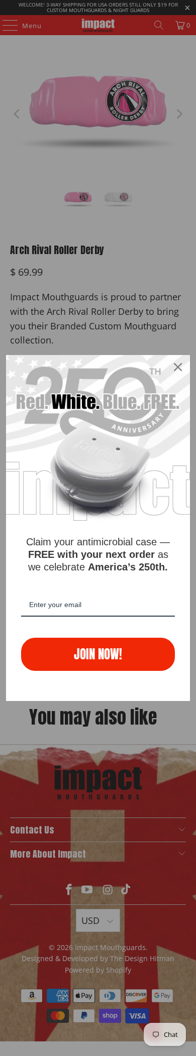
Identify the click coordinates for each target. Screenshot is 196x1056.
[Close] (178, 367)
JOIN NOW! (98, 654)
